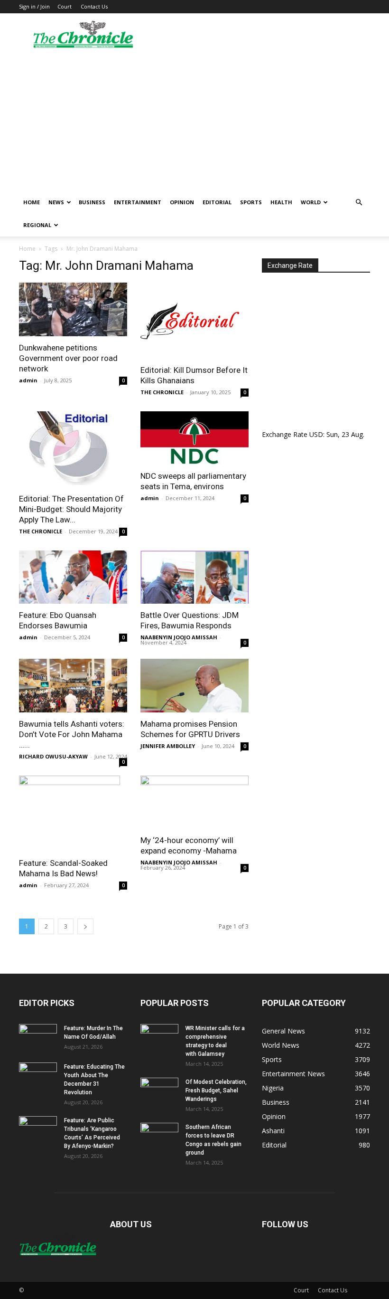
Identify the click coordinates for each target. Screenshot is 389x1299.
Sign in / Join (34, 6)
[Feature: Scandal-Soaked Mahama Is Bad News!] (73, 814)
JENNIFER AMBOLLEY (167, 745)
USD (316, 434)
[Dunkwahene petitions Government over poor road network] (73, 309)
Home (31, 202)
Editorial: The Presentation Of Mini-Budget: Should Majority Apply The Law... (71, 509)
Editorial (217, 202)
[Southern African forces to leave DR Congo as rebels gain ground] (159, 1136)
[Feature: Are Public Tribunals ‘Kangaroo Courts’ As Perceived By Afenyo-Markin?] (38, 1129)
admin (28, 380)
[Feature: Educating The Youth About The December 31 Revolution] (38, 1075)
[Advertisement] (194, 119)
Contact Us (94, 6)
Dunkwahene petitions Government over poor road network (68, 358)
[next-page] (85, 926)
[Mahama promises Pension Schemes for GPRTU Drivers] (194, 685)
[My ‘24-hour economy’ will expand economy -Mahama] (194, 802)
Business (92, 202)
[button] (358, 202)
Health (281, 202)
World (311, 202)
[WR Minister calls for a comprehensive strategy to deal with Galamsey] (159, 1037)
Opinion (182, 202)
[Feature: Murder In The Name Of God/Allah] (38, 1037)
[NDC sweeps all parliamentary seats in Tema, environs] (194, 438)
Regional (37, 224)
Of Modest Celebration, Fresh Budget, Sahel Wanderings (216, 1090)
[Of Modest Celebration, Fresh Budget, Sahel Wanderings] (159, 1091)
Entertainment (137, 202)
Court (64, 6)
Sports (251, 202)
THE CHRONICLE (162, 392)
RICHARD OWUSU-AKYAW (53, 756)
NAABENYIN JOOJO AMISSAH (178, 637)
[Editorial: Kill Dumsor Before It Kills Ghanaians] (194, 321)
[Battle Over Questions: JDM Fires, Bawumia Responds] (194, 577)
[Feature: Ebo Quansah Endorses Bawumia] (73, 577)
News (56, 202)
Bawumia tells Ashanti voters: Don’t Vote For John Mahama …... (71, 734)
